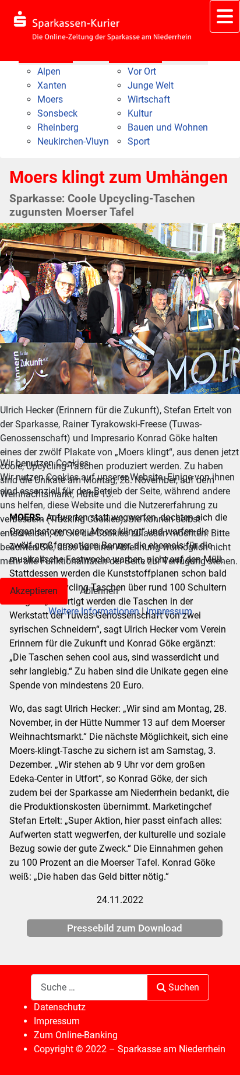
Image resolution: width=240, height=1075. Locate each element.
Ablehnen (99, 590)
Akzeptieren (34, 590)
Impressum (169, 611)
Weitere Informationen (93, 611)
